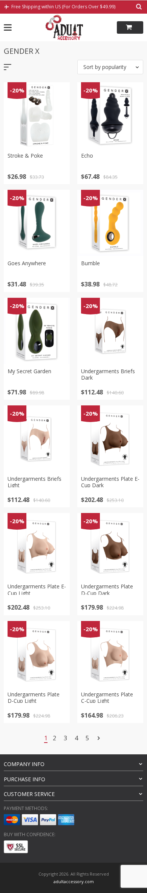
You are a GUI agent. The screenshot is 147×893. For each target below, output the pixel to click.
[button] (110, 67)
